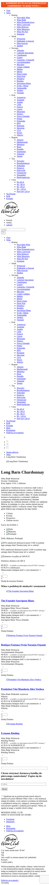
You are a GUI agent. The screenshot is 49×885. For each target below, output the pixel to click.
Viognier (20, 320)
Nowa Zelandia (23, 343)
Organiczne (21, 400)
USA (19, 357)
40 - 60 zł (21, 411)
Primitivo (20, 306)
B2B (8, 423)
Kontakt (9, 425)
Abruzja (20, 367)
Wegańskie (21, 402)
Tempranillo (22, 315)
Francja (20, 334)
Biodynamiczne (23, 404)
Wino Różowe (23, 254)
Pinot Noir (21, 303)
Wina (8, 13)
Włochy (20, 362)
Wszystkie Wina (23, 245)
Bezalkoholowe (23, 390)
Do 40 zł (20, 409)
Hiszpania (21, 339)
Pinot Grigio (22, 301)
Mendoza (20, 371)
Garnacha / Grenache (25, 287)
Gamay (20, 284)
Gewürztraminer (23, 289)
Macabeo (20, 292)
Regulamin (10, 430)
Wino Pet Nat (22, 259)
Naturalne (21, 393)
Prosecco (20, 395)
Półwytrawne (22, 270)
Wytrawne (21, 266)
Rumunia (20, 353)
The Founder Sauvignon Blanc (17, 600)
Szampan (20, 261)
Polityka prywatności (15, 433)
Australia (20, 327)
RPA (19, 350)
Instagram (10, 821)
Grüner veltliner (23, 294)
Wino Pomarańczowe (25, 249)
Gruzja (19, 336)
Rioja (19, 374)
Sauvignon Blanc (24, 310)
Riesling (20, 308)
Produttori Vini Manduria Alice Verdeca (22, 689)
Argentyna (21, 324)
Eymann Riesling (10, 733)
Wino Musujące (23, 256)
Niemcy (20, 341)
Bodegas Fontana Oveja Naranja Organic (23, 644)
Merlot (19, 299)
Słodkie (20, 273)
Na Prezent (10, 421)
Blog (8, 428)
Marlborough (22, 369)
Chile (19, 331)
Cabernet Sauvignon (25, 280)
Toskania (20, 381)
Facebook (10, 819)
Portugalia (21, 348)
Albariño (20, 277)
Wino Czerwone (23, 252)
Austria (20, 329)
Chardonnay (22, 282)
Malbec (20, 296)
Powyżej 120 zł (23, 418)
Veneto (19, 383)
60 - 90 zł (21, 414)
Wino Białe (21, 247)
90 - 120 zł (21, 416)
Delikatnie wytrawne (25, 268)
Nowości (20, 388)
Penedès (20, 376)
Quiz (8, 237)
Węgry (19, 360)
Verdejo (20, 317)
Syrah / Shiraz (22, 313)
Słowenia (20, 355)
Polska (19, 346)
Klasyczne (21, 397)
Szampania (21, 378)
